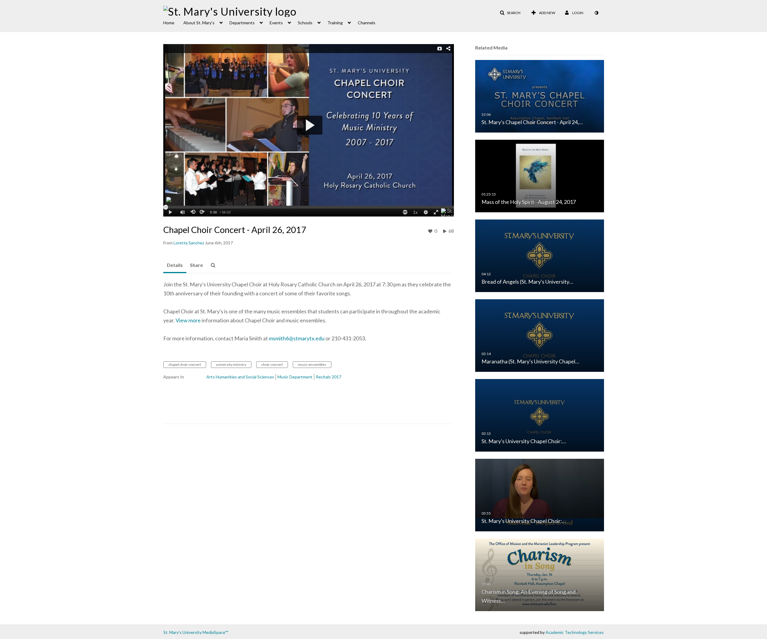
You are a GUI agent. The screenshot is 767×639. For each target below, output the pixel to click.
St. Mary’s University (182, 632)
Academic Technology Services (575, 632)
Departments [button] (242, 22)
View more (189, 320)
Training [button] (335, 22)
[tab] (174, 265)
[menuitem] (173, 22)
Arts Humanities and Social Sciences (240, 376)
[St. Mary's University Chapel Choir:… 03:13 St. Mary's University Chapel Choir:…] (539, 415)
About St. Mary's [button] (199, 22)
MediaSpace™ (215, 632)
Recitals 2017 (328, 376)
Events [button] (276, 22)
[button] (510, 12)
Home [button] (168, 22)
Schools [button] (305, 22)
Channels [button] (366, 22)
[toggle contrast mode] (596, 12)
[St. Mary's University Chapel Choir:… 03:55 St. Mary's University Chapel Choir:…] (539, 494)
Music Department (294, 376)
